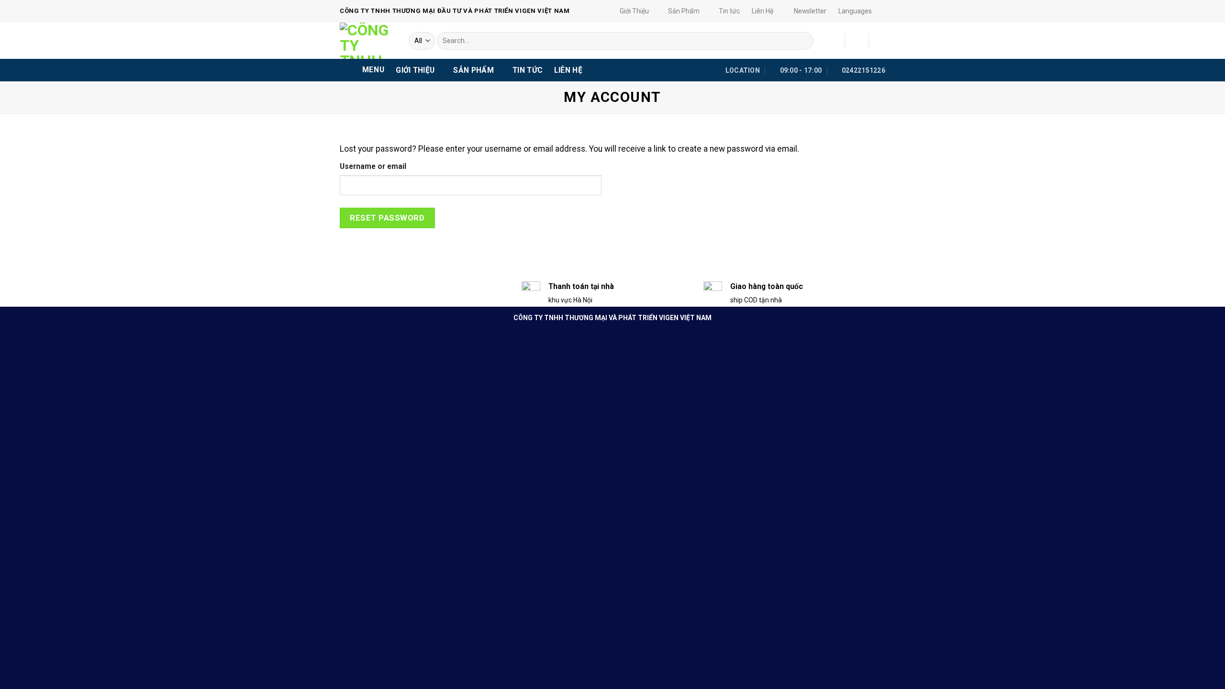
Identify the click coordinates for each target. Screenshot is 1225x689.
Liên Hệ (762, 11)
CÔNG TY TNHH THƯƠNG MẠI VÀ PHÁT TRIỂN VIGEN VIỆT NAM (612, 318)
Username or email (373, 166)
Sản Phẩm (684, 11)
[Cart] (880, 40)
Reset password (387, 217)
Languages (855, 11)
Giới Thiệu (634, 11)
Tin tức (729, 11)
